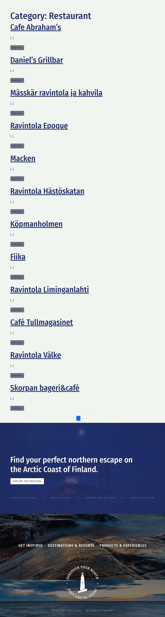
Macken (22, 158)
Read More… (18, 47)
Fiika (18, 256)
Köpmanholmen (36, 224)
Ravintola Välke (35, 355)
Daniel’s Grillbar (36, 60)
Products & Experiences (123, 545)
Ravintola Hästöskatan (47, 191)
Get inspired (30, 545)
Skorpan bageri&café (44, 388)
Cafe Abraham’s (35, 27)
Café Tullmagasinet (41, 322)
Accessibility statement (99, 610)
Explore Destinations (27, 481)
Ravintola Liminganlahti (49, 289)
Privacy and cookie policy (66, 610)
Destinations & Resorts (71, 545)
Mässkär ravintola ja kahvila (56, 93)
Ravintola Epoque (39, 125)
